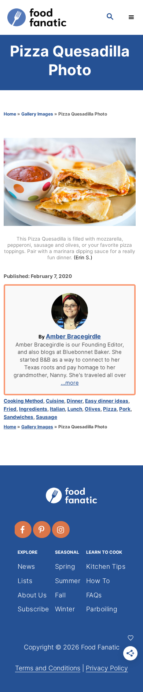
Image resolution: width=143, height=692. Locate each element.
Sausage (46, 417)
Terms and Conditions (47, 668)
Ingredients (33, 409)
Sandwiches (18, 417)
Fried (10, 409)
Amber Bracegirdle (73, 336)
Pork (125, 409)
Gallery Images (37, 114)
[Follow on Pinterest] (42, 529)
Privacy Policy (107, 668)
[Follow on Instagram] (61, 529)
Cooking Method (23, 401)
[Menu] (132, 17)
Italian (57, 409)
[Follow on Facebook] (23, 529)
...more (70, 383)
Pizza (110, 409)
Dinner (74, 401)
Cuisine (55, 401)
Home (10, 114)
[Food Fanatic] (49, 17)
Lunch (74, 409)
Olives (92, 409)
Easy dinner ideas (106, 401)
